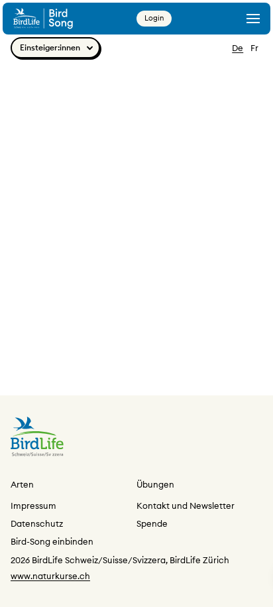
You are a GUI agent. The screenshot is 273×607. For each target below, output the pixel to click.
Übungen (155, 484)
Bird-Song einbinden (52, 541)
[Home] (43, 18)
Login (154, 18)
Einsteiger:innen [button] (50, 47)
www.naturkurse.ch (50, 576)
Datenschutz (37, 523)
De (237, 47)
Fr (254, 47)
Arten (22, 484)
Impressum (33, 505)
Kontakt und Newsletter (185, 505)
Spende (152, 523)
